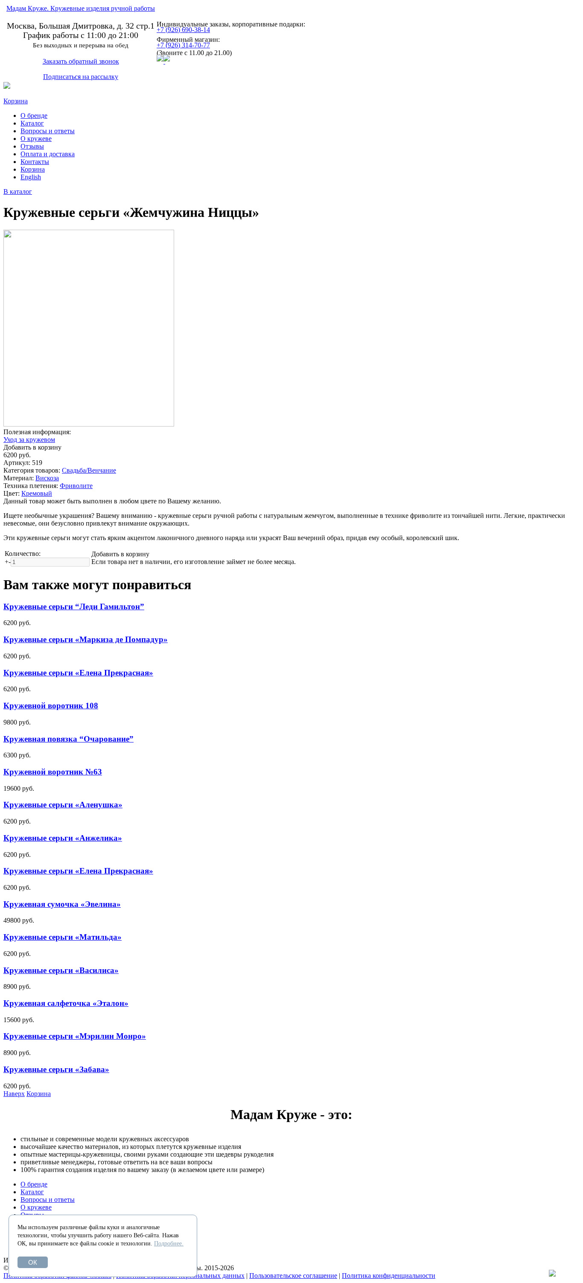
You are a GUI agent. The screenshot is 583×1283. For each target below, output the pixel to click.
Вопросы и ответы (47, 130)
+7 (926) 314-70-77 (183, 45)
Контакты (34, 161)
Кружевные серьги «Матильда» (62, 936)
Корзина (15, 101)
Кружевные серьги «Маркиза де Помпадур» (85, 639)
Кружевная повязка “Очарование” (68, 738)
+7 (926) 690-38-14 (183, 29)
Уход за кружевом (29, 439)
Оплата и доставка (47, 154)
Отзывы (32, 146)
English (30, 177)
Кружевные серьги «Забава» (56, 1069)
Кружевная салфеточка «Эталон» (65, 1003)
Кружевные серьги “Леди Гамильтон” (73, 606)
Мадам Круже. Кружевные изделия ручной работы (80, 8)
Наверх (14, 1093)
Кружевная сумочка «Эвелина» (62, 904)
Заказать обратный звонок (81, 61)
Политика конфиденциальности (388, 1275)
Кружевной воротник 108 (50, 705)
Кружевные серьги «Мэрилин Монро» (74, 1036)
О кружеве (36, 138)
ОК (32, 1262)
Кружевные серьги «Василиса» (61, 970)
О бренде (33, 115)
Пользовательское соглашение (293, 1275)
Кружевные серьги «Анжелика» (62, 837)
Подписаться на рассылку (80, 76)
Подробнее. (169, 1243)
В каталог (17, 191)
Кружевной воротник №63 (52, 771)
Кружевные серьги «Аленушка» (62, 804)
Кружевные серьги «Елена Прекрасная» (78, 672)
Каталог (32, 123)
